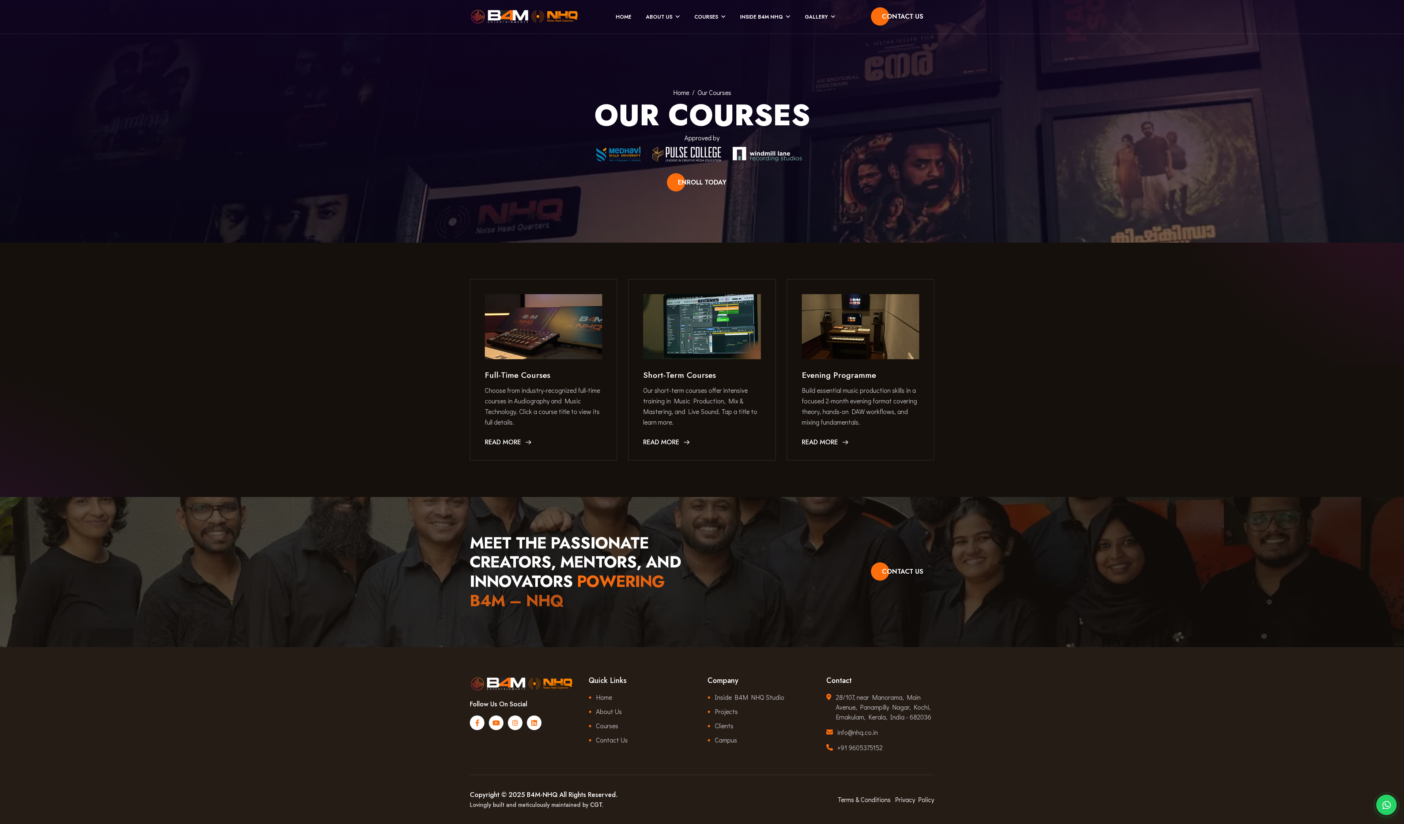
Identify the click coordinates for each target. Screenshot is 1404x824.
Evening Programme (839, 375)
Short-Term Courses (679, 375)
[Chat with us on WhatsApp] (1386, 803)
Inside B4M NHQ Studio (749, 697)
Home (623, 16)
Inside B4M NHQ (761, 16)
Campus (726, 740)
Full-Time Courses (517, 375)
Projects (726, 711)
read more (503, 442)
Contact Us (902, 16)
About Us (659, 16)
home (681, 92)
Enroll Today (702, 182)
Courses (706, 16)
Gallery (816, 16)
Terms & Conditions (864, 799)
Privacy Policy (914, 799)
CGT (596, 805)
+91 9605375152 (860, 747)
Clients (724, 725)
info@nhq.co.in (857, 732)
